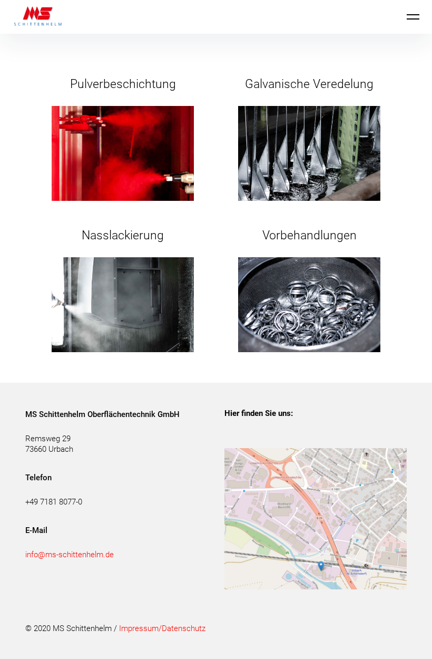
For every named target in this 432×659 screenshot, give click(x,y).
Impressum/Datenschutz (162, 628)
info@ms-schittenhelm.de (69, 554)
